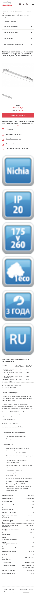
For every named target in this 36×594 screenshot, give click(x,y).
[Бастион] (12, 3)
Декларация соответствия (14, 134)
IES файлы (9, 129)
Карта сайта (26, 592)
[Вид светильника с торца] (7, 100)
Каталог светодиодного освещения (17, 148)
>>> (18, 125)
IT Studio (31, 589)
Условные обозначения (13, 144)
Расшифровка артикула (13, 139)
